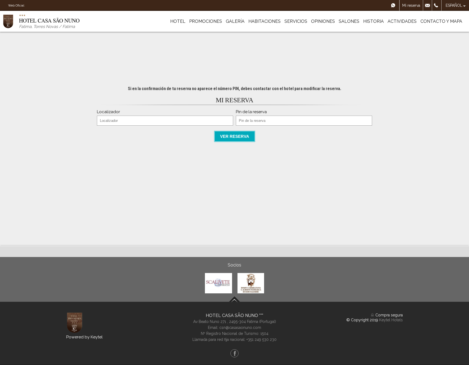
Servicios (295, 21)
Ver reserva (234, 136)
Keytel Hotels (391, 320)
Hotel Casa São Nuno (232, 315)
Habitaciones (264, 21)
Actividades (402, 21)
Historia (373, 21)
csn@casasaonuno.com (240, 327)
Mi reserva (411, 5)
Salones (349, 21)
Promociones (205, 21)
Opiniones (323, 21)
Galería (235, 21)
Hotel (177, 21)
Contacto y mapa (441, 21)
